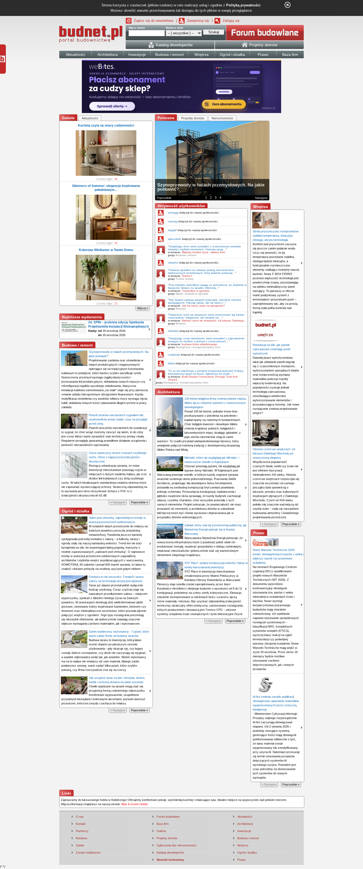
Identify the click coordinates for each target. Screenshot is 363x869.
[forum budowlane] (265, 32)
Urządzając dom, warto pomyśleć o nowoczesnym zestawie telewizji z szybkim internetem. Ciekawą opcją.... (204, 248)
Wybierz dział (174, 27)
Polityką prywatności (243, 5)
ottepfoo (173, 262)
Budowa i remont (186, 255)
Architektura (245, 823)
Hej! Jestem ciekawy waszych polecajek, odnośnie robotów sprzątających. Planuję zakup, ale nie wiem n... (204, 301)
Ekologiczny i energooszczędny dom (198, 347)
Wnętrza (181, 308)
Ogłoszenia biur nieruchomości (176, 845)
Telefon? (187, 275)
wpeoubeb (174, 238)
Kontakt (81, 823)
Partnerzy (82, 831)
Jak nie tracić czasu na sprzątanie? (203, 305)
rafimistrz (173, 330)
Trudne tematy (184, 278)
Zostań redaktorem (88, 852)
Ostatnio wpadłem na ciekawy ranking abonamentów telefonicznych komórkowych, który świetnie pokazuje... (201, 271)
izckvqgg (173, 212)
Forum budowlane (168, 816)
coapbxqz (174, 354)
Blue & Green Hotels (134, 804)
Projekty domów (167, 838)
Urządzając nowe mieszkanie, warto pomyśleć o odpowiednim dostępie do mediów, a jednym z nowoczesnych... (206, 340)
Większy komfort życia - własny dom (203, 252)
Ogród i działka (247, 852)
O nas (80, 816)
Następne (261, 197)
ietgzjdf (172, 230)
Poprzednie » (139, 502)
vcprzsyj (173, 221)
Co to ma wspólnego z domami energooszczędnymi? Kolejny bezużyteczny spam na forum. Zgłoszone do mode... (205, 372)
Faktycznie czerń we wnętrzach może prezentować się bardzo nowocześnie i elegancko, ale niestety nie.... (206, 316)
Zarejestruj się (198, 21)
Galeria (161, 831)
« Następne (117, 502)
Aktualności (244, 816)
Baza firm (163, 823)
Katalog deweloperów (170, 852)
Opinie (80, 845)
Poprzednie (164, 197)
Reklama (81, 838)
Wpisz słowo (137, 27)
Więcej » (142, 308)
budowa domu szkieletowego (199, 344)
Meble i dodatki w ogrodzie (192, 293)
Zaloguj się (231, 21)
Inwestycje (244, 831)
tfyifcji (171, 363)
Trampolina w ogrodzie (195, 290)
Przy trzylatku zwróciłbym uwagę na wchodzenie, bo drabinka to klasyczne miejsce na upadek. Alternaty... (207, 286)
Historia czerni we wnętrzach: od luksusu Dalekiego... (214, 320)
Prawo (241, 859)
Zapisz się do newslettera (153, 21)
